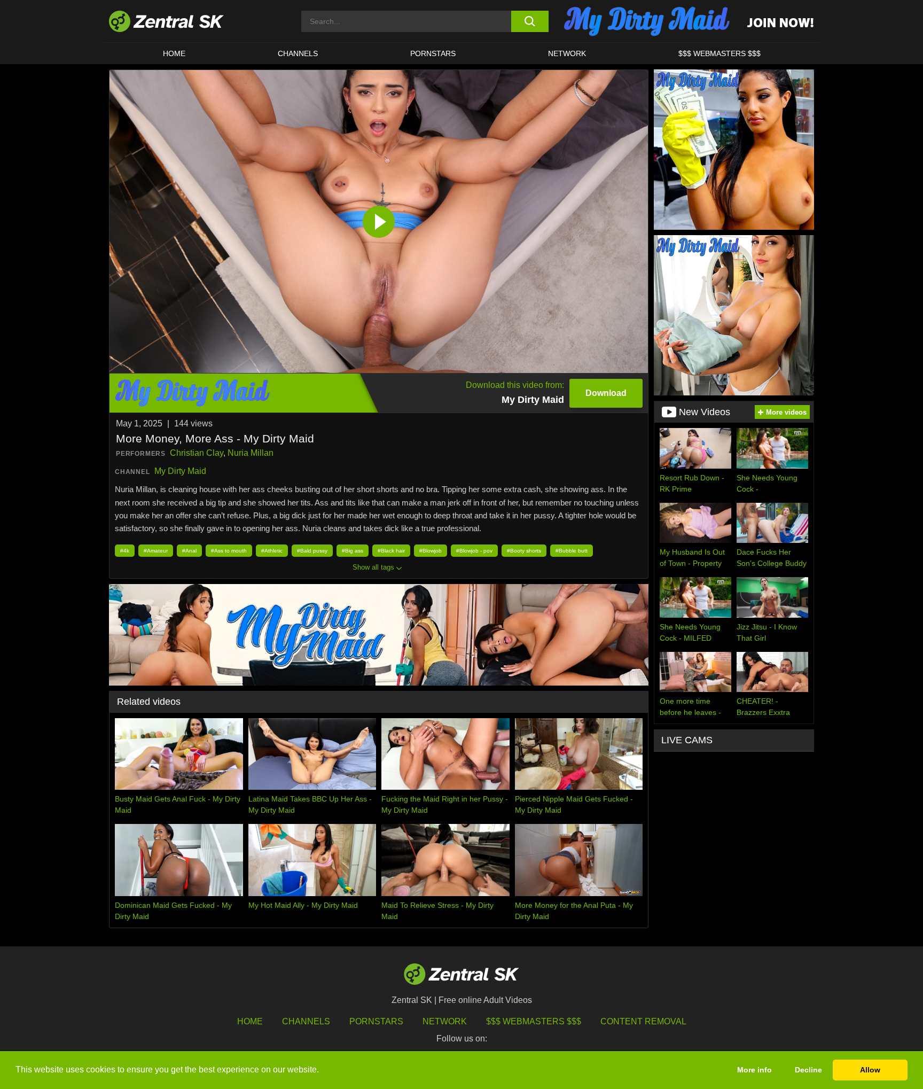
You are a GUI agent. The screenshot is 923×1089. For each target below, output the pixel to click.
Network (567, 53)
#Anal (189, 551)
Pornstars (433, 53)
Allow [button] (870, 1069)
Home (174, 53)
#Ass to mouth (229, 551)
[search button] (529, 21)
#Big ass (352, 551)
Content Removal (643, 1021)
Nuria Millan (250, 452)
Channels (298, 53)
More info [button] (754, 1069)
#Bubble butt (572, 551)
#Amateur (156, 551)
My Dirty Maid (180, 471)
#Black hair (391, 551)
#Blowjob (430, 551)
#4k (124, 551)
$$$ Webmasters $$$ (719, 53)
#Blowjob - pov (474, 551)
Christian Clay (196, 452)
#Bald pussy (312, 551)
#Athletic (272, 551)
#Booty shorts (524, 551)
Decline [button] (808, 1069)
